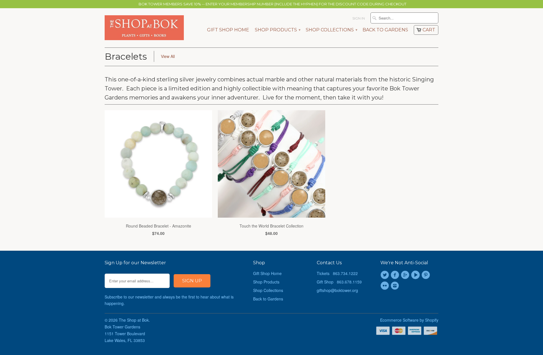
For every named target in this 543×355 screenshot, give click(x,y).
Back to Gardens (385, 30)
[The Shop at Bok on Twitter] (385, 275)
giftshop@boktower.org (337, 290)
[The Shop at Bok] (144, 27)
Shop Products (277, 30)
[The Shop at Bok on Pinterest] (426, 275)
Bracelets (126, 56)
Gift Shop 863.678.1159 (339, 282)
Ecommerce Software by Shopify (409, 320)
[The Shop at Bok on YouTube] (416, 275)
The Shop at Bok (134, 320)
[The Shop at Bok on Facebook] (396, 275)
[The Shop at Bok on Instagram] (396, 286)
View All (168, 56)
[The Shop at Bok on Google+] (406, 275)
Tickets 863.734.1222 (337, 273)
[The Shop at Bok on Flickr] (385, 286)
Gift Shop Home (228, 30)
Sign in (358, 18)
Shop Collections (331, 30)
